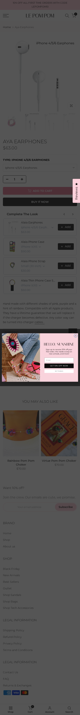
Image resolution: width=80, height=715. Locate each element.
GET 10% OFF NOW (59, 366)
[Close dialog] (75, 335)
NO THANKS (59, 371)
